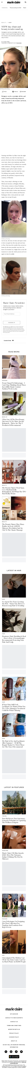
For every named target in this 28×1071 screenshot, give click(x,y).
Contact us (14, 1021)
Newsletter (24, 91)
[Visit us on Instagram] (11, 1051)
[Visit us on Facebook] (16, 1051)
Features (19, 43)
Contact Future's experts (14, 1017)
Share (5, 91)
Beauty (3, 22)
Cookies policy (14, 1037)
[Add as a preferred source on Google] (14, 1056)
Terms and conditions (14, 1025)
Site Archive (14, 1014)
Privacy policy (14, 1033)
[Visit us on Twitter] (6, 1051)
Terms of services (19, 326)
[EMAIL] (13, 340)
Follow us (16, 91)
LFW (12, 254)
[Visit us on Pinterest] (21, 1051)
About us (14, 1040)
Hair (10, 22)
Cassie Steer (6, 41)
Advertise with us (14, 1029)
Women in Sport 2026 (15, 8)
